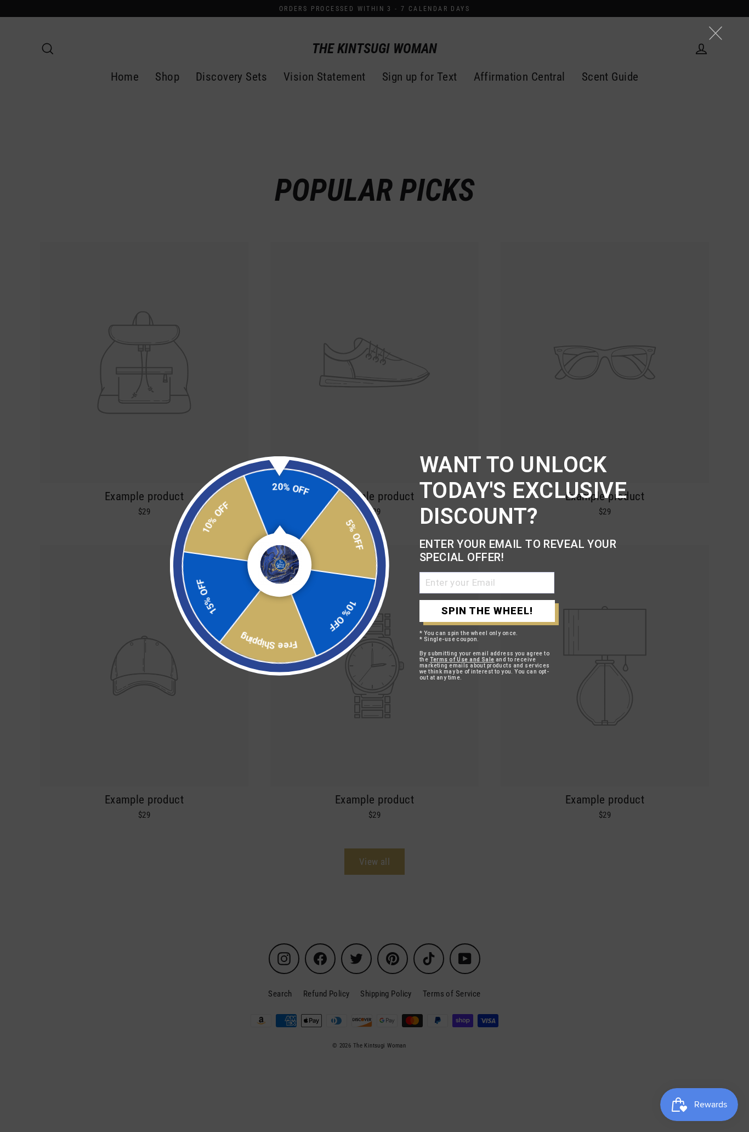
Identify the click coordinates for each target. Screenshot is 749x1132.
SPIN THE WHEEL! (487, 610)
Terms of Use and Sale (462, 659)
